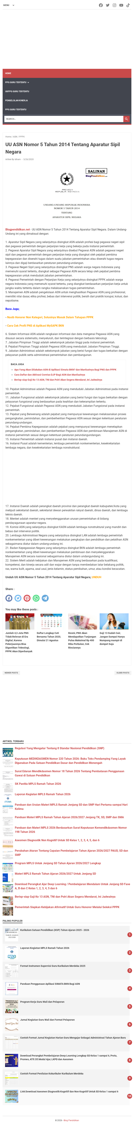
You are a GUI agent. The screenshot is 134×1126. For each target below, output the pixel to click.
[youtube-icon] (121, 5)
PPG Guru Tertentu (15, 82)
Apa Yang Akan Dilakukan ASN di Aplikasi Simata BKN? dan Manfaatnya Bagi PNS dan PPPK (65, 369)
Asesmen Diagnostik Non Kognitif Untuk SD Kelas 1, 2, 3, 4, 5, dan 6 (57, 840)
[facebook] (8, 598)
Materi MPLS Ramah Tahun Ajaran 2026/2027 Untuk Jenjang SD (55, 873)
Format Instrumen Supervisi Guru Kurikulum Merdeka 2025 (52, 966)
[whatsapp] (36, 598)
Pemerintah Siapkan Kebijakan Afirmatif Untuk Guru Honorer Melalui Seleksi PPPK (67, 907)
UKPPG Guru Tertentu (17, 91)
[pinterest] (27, 598)
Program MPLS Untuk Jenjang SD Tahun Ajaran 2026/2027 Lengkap (58, 863)
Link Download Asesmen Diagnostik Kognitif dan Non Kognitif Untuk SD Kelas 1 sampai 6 (69, 1091)
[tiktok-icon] (128, 5)
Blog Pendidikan (71, 1120)
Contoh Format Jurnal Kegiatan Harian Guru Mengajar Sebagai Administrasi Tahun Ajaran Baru (73, 1037)
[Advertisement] (67, 39)
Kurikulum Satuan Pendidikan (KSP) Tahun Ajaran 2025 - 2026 (54, 930)
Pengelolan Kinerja (16, 100)
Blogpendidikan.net (17, 229)
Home (8, 73)
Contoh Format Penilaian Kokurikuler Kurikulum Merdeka (51, 1073)
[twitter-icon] (108, 5)
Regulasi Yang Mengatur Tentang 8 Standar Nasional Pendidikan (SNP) (59, 748)
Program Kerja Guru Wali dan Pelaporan (42, 1001)
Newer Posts (11, 673)
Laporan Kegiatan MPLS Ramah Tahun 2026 (42, 794)
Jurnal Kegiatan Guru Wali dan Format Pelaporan (47, 1019)
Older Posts (123, 673)
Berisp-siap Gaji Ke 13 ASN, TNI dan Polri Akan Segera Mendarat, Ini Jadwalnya (58, 379)
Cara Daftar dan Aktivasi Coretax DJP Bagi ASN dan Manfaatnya (49, 374)
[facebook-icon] (101, 5)
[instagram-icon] (115, 5)
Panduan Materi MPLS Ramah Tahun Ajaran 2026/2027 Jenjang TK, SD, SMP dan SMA (69, 817)
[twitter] (17, 598)
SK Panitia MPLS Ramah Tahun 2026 (38, 783)
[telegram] (45, 598)
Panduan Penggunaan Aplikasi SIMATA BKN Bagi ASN (50, 983)
